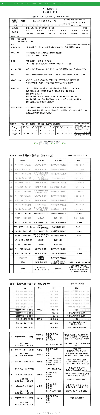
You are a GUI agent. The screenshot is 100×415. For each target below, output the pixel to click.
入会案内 (40, 4)
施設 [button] (22, 4)
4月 (37, 143)
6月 (48, 143)
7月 (54, 143)
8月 (60, 143)
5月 (43, 143)
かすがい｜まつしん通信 (58, 4)
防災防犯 (34, 4)
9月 (65, 143)
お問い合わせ (47, 4)
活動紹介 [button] (16, 4)
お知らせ (28, 4)
